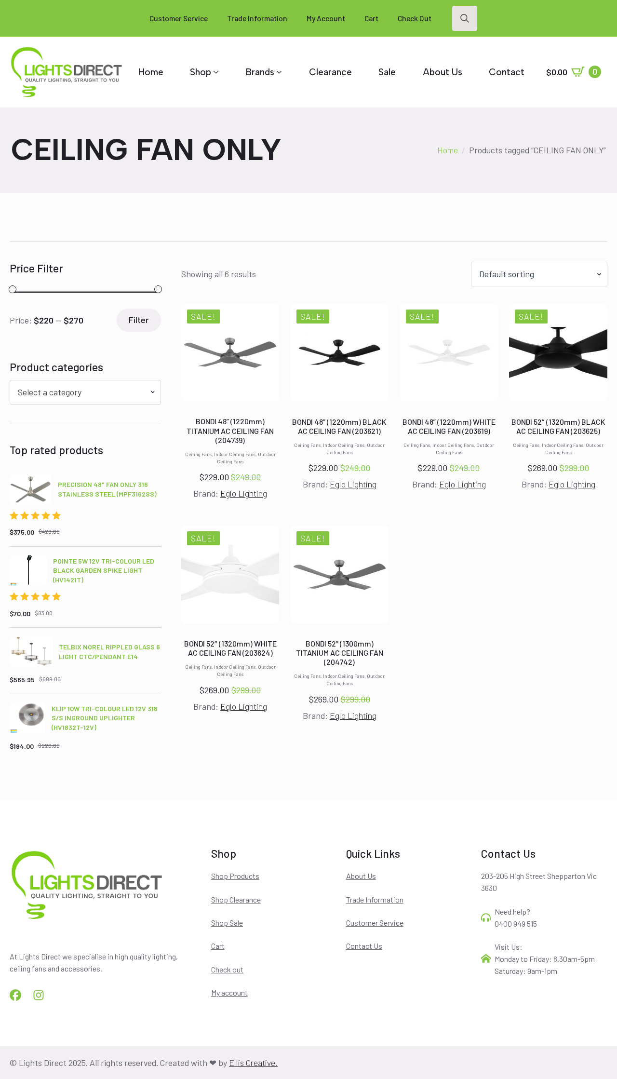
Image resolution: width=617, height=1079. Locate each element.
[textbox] (81, 392)
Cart (371, 18)
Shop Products (235, 875)
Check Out (414, 18)
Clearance (330, 72)
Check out (227, 969)
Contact (506, 72)
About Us (442, 72)
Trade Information (257, 18)
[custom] (15, 995)
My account (229, 992)
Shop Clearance (236, 899)
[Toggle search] (464, 18)
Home (150, 72)
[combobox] (85, 392)
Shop (200, 72)
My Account (326, 18)
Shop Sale (227, 922)
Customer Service (178, 18)
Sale (387, 72)
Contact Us (364, 945)
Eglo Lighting (243, 493)
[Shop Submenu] (215, 72)
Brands (260, 72)
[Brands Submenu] (278, 72)
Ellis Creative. (253, 1062)
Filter (139, 320)
